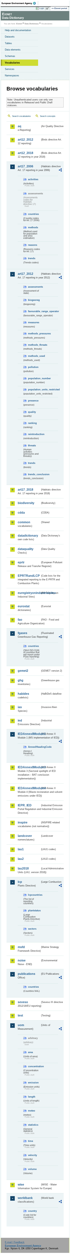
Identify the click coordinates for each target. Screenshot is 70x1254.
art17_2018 (25, 489)
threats (32, 445)
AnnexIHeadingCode (34, 746)
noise (22, 960)
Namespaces (12, 75)
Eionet (19, 24)
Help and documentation (18, 30)
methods (33, 227)
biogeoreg (34, 300)
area (30, 1052)
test (20, 1015)
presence (33, 400)
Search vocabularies (21, 116)
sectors (32, 928)
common (24, 522)
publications (26, 973)
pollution (33, 367)
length (31, 1096)
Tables (8, 43)
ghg (20, 680)
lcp (20, 881)
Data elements (13, 49)
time (30, 1141)
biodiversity (26, 503)
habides (23, 693)
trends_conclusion (34, 474)
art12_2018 (25, 153)
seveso (23, 1002)
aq (19, 126)
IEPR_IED (25, 805)
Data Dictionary (32, 24)
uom (21, 1025)
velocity (32, 1155)
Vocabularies (12, 62)
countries (33, 214)
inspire (22, 822)
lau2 (21, 858)
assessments (34, 286)
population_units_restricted (34, 389)
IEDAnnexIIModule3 (29, 767)
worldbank (25, 1198)
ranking (32, 423)
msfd (21, 947)
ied (20, 720)
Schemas (10, 56)
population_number (34, 378)
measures (33, 322)
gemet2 (23, 670)
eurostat (23, 606)
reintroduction (34, 434)
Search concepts (47, 116)
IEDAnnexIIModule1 (29, 733)
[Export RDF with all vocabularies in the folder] (60, 170)
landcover (25, 835)
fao (20, 619)
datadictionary (28, 535)
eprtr (21, 562)
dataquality (25, 549)
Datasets (10, 36)
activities (33, 179)
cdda (21, 512)
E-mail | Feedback (14, 1242)
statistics (33, 1124)
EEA (20, 3)
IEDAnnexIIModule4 (29, 788)
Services (9, 69)
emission (33, 1082)
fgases (22, 633)
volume (32, 1169)
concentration (34, 1066)
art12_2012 (25, 139)
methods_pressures (34, 333)
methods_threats (34, 344)
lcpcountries (34, 894)
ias (20, 707)
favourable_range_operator (34, 311)
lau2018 (23, 868)
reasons (32, 245)
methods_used (34, 356)
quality (32, 412)
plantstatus (34, 910)
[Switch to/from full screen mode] (48, 8)
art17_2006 (25, 166)
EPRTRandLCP (29, 575)
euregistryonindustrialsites (29, 592)
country (32, 1211)
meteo (31, 1110)
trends (31, 258)
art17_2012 (25, 273)
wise (21, 1184)
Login (41, 8)
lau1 (21, 849)
